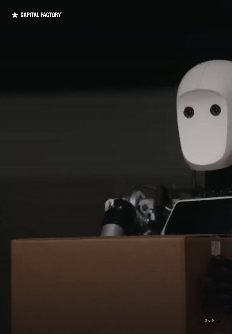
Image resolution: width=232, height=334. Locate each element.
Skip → (213, 320)
